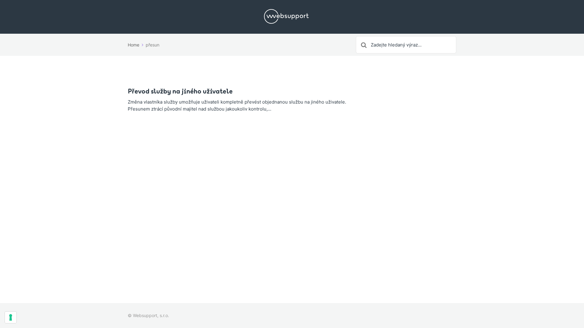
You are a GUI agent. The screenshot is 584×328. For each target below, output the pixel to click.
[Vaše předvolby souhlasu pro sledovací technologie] (10, 317)
